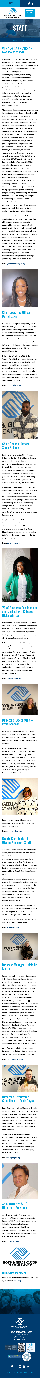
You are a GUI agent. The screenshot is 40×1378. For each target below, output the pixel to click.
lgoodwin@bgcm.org (14, 831)
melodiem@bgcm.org (15, 1059)
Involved (30, 3)
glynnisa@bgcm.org (14, 927)
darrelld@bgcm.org (14, 385)
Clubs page (17, 1281)
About (14, 40)
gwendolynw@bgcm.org (16, 263)
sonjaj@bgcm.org (13, 543)
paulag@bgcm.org (13, 1158)
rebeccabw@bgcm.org (15, 678)
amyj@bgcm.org (13, 1241)
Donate (10, 3)
